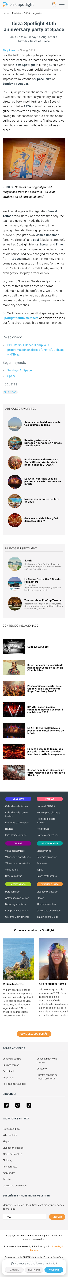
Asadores (42, 863)
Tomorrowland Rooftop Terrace (42, 600)
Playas (40, 898)
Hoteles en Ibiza (11, 1128)
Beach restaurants (47, 876)
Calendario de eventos (49, 910)
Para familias (12, 891)
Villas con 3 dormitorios (18, 857)
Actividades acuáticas (17, 898)
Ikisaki (28, 560)
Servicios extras (13, 876)
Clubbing (7, 1160)
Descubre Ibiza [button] (50, 884)
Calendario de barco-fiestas (16, 814)
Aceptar (54, 1270)
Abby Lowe (9, 50)
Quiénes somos (11, 1065)
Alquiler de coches (46, 904)
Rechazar (34, 1270)
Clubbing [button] (18, 799)
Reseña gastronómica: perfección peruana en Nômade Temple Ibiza (43, 443)
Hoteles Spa (43, 828)
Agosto (37, 13)
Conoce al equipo (12, 1058)
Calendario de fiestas (16, 806)
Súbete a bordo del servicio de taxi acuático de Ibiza (42, 423)
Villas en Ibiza (10, 1135)
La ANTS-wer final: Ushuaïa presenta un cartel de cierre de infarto (42, 481)
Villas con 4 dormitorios (18, 863)
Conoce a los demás (34, 1033)
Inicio (6, 13)
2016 (27, 13)
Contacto (42, 1068)
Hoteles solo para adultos (46, 820)
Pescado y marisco (47, 857)
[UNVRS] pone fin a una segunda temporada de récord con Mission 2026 (45, 710)
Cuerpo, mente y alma (17, 910)
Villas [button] (18, 843)
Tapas (40, 869)
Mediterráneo (44, 850)
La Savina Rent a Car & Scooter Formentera (42, 580)
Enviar (57, 1217)
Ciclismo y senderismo (17, 916)
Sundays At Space (19, 370)
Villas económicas (15, 850)
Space (11, 376)
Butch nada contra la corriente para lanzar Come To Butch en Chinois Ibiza (45, 668)
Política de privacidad (14, 1083)
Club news (10, 392)
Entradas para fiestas (17, 822)
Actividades (9, 1172)
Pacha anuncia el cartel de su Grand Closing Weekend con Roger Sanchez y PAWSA (41, 462)
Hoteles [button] (50, 799)
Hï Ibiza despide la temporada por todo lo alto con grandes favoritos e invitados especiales (46, 752)
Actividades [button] (18, 884)
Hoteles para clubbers (48, 812)
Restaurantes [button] (49, 843)
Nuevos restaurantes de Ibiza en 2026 (41, 500)
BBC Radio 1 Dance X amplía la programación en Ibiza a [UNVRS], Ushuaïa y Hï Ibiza (35, 349)
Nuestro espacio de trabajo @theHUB (47, 1076)
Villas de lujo (11, 869)
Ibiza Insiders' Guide (16, 835)
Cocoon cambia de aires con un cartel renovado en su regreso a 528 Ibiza (46, 773)
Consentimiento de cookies (47, 1060)
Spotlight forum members (21, 318)
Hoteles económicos (47, 835)
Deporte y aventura (15, 904)
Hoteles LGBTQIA (46, 806)
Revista (16, 13)
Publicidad (8, 1071)
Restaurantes (10, 1166)
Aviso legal (8, 1077)
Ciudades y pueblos (47, 891)
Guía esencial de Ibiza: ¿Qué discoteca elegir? (41, 519)
